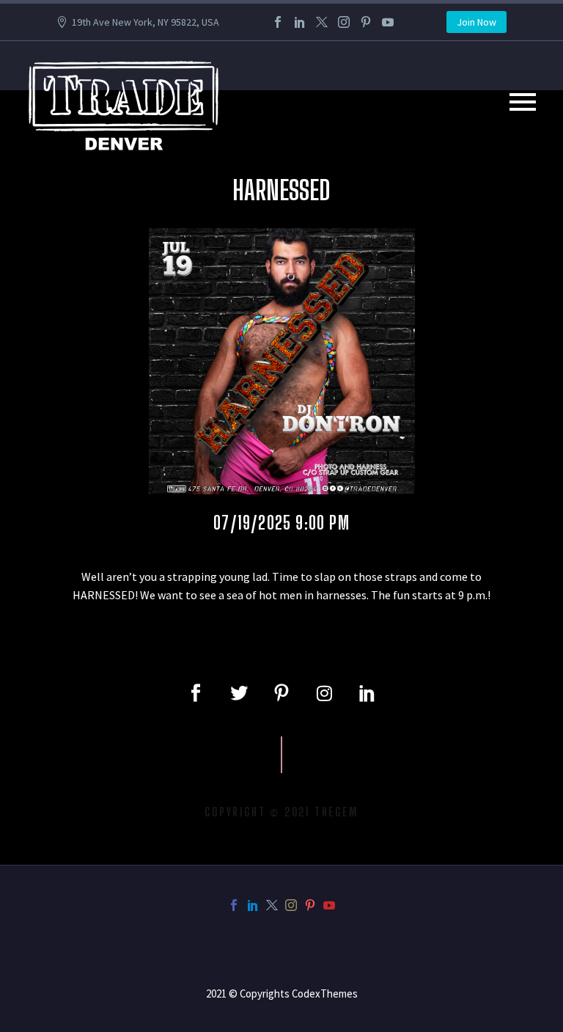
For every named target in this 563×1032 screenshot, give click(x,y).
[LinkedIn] (300, 22)
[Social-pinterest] (281, 693)
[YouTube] (388, 22)
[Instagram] (344, 22)
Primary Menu (522, 102)
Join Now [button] (476, 22)
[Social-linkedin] (367, 693)
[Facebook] (278, 22)
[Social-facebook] (196, 693)
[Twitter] (322, 22)
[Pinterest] (366, 22)
